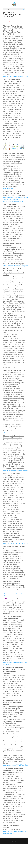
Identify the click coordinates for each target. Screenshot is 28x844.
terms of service (8, 188)
